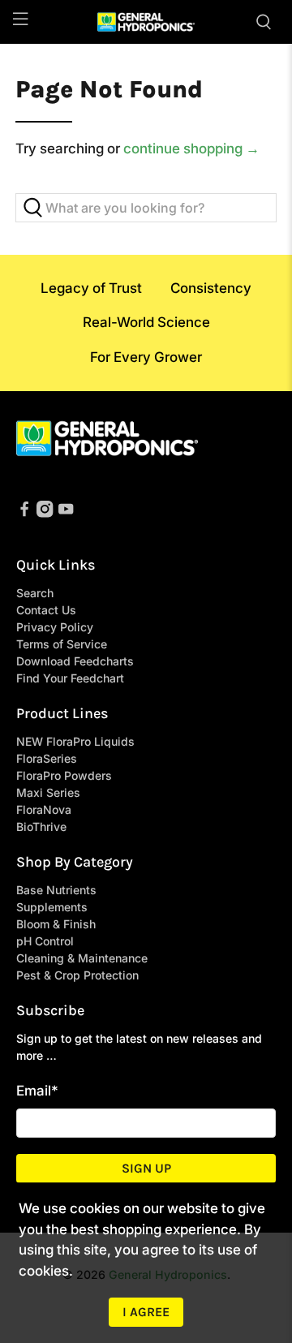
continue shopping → (191, 148)
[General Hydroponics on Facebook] (24, 513)
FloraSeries (46, 758)
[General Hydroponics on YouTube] (66, 513)
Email (37, 1091)
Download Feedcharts (75, 661)
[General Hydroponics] (146, 22)
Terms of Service (61, 644)
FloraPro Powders (64, 775)
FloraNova (43, 809)
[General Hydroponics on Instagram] (44, 513)
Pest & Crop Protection (77, 975)
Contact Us (46, 610)
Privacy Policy (54, 627)
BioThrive (41, 826)
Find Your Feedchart (70, 678)
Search (35, 593)
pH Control (45, 941)
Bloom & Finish (56, 924)
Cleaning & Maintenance (82, 958)
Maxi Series (48, 792)
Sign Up (146, 1168)
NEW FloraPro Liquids (75, 741)
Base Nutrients (56, 890)
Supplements (52, 907)
